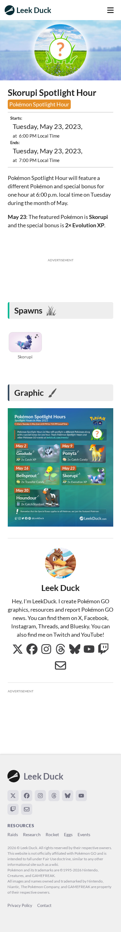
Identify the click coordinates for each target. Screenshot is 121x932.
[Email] (26, 809)
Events (84, 834)
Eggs (68, 834)
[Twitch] (13, 809)
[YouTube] (81, 795)
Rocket (52, 834)
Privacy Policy (19, 905)
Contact (44, 905)
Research (32, 834)
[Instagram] (40, 795)
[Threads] (54, 795)
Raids (12, 834)
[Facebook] (26, 795)
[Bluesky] (67, 795)
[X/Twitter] (13, 795)
